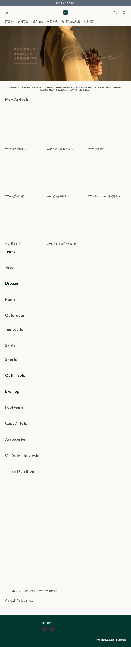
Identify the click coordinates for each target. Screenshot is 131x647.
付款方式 (52, 21)
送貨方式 (38, 21)
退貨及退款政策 (71, 21)
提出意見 (122, 640)
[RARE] (65, 12)
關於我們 (89, 21)
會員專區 (23, 21)
